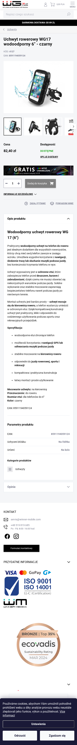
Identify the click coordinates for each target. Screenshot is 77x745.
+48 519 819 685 (22, 527)
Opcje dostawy (49, 157)
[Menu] (72, 4)
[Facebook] (7, 535)
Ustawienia (38, 724)
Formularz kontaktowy (21, 548)
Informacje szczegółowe (18, 194)
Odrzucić (20, 735)
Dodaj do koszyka (37, 183)
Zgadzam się (57, 735)
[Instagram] (16, 535)
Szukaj (69, 14)
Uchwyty (20, 469)
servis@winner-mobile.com (26, 519)
